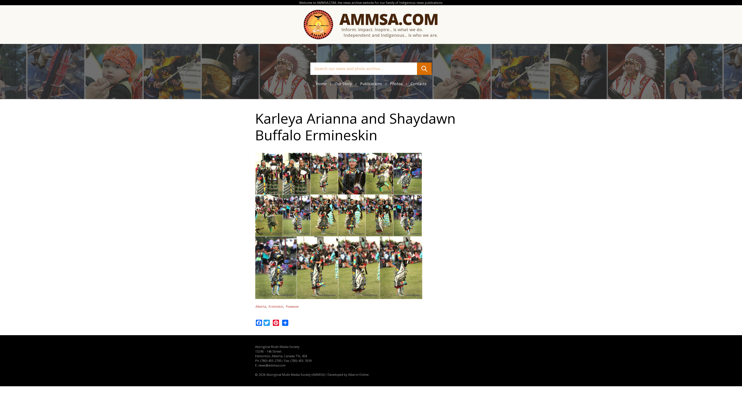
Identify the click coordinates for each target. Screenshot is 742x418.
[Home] (318, 24)
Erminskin (276, 306)
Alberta (260, 306)
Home (321, 83)
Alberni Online (358, 375)
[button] (269, 192)
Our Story (343, 83)
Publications (371, 83)
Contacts (418, 83)
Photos (396, 83)
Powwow (292, 306)
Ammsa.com (388, 18)
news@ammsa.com (271, 365)
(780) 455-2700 (271, 361)
